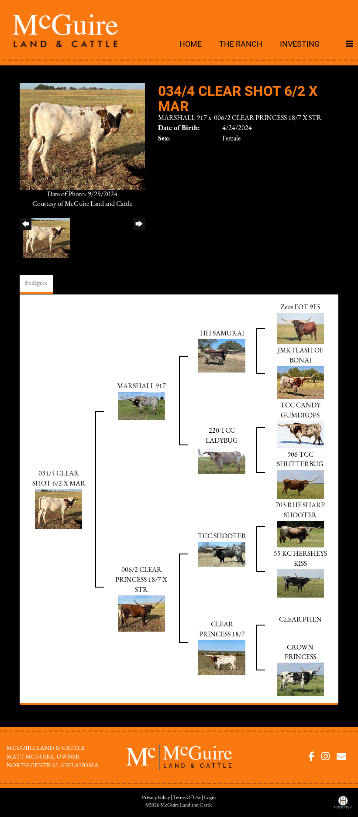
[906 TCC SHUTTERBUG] (300, 484)
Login (210, 797)
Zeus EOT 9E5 (300, 307)
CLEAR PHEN (300, 619)
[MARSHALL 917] (141, 405)
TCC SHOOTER (222, 536)
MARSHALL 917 (182, 118)
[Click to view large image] (82, 135)
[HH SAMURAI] (221, 355)
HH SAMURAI (222, 333)
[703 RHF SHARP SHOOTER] (300, 533)
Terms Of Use (187, 797)
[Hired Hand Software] (342, 805)
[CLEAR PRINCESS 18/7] (221, 657)
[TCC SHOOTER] (221, 553)
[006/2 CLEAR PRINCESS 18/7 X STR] (141, 612)
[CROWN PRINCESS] (300, 679)
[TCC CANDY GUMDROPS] (300, 434)
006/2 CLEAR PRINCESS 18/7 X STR (267, 118)
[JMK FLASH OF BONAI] (300, 382)
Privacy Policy (156, 797)
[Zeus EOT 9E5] (300, 328)
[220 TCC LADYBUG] (221, 459)
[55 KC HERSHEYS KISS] (300, 582)
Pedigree (36, 283)
